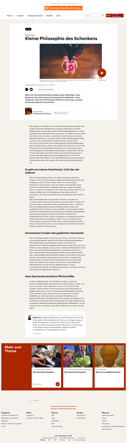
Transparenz (106, 423)
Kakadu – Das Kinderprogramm (11, 423)
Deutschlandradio (108, 415)
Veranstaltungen (57, 426)
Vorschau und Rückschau (9, 415)
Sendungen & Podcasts (35, 15)
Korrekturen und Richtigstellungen (113, 426)
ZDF (55, 440)
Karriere (104, 421)
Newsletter (55, 421)
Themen (9, 15)
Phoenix (62, 440)
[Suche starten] (102, 15)
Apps (53, 418)
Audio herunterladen (47, 89)
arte (69, 440)
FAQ (53, 415)
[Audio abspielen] (102, 73)
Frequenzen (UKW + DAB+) (34, 418)
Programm (20, 15)
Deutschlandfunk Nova (69, 3)
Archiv (58, 15)
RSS (53, 423)
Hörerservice (81, 415)
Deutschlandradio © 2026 (63, 435)
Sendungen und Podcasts (9, 418)
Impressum (81, 438)
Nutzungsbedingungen (67, 438)
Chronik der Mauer (80, 440)
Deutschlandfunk (56, 3)
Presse (104, 418)
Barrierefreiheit (107, 429)
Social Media (81, 418)
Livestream (30, 415)
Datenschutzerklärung (49, 438)
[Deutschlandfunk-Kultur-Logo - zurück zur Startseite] (63, 8)
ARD (49, 440)
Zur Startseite (34, 400)
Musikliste (49, 15)
